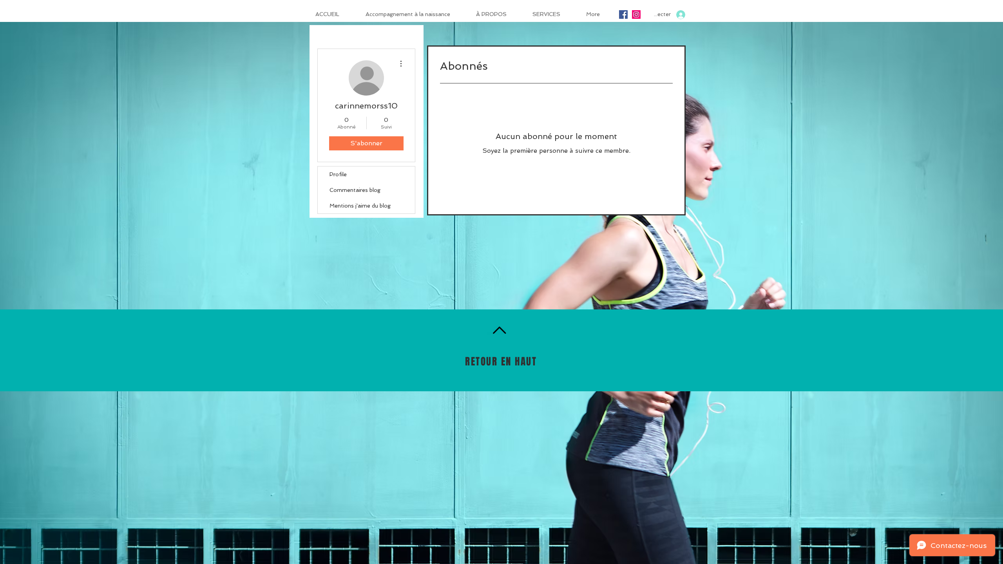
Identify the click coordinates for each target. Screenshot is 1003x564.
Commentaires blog (355, 190)
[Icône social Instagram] (636, 14)
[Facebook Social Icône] (623, 14)
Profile (338, 174)
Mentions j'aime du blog (360, 205)
